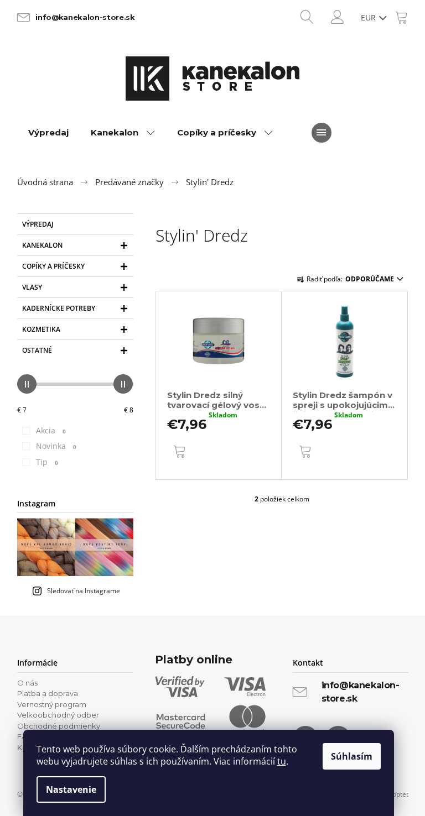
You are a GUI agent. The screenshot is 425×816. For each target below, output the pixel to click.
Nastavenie (71, 789)
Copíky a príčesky (53, 266)
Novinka (56, 446)
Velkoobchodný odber (58, 714)
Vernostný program (51, 704)
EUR (369, 17)
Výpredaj (38, 224)
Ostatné (37, 350)
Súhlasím (351, 756)
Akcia (51, 430)
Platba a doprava (47, 693)
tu (281, 761)
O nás (27, 682)
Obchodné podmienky (58, 725)
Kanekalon (42, 245)
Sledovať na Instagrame (83, 590)
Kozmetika (41, 329)
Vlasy (32, 287)
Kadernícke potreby (58, 308)
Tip (47, 462)
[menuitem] (48, 133)
